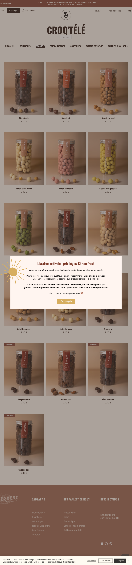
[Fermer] (128, 560)
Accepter (120, 560)
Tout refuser (105, 560)
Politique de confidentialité (65, 561)
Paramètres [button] (91, 560)
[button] (66, 301)
